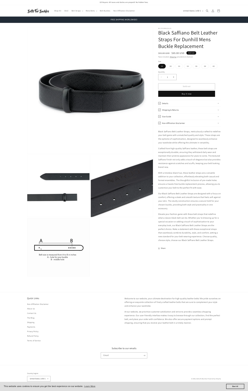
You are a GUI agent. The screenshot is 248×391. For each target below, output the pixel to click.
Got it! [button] (235, 386)
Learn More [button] (89, 386)
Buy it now (187, 93)
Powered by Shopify (214, 378)
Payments (31, 327)
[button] (77, 10)
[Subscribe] (144, 355)
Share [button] (163, 248)
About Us (31, 309)
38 (206, 67)
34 (189, 67)
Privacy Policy (32, 331)
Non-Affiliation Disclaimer (38, 304)
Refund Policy (33, 336)
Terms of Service (34, 340)
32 (180, 67)
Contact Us (31, 313)
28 (163, 67)
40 (215, 67)
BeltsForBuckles (201, 378)
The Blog (30, 318)
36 (197, 67)
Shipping (173, 57)
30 (172, 67)
